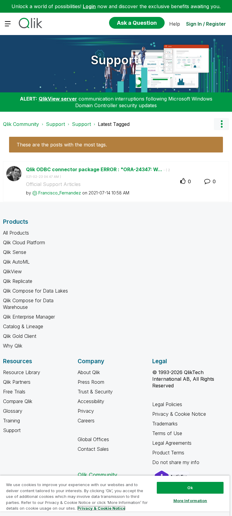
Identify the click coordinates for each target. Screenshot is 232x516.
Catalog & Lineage (23, 326)
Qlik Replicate (17, 281)
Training (11, 421)
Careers (86, 421)
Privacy (86, 411)
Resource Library (21, 372)
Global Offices (93, 439)
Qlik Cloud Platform (24, 242)
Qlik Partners (17, 382)
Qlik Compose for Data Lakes (35, 291)
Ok (190, 487)
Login (89, 6)
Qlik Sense (14, 252)
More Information (190, 500)
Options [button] (221, 124)
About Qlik (89, 372)
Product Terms (168, 453)
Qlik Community (21, 124)
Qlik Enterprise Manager (29, 317)
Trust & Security (95, 392)
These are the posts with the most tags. (62, 145)
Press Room (91, 382)
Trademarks (165, 424)
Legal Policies (167, 404)
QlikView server (58, 99)
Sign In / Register (206, 24)
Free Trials (14, 392)
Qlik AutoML (16, 262)
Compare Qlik (17, 401)
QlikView (12, 271)
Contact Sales (93, 449)
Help (174, 24)
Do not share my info (176, 462)
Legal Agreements (172, 443)
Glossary (12, 411)
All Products (16, 233)
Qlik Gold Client (19, 336)
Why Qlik (12, 346)
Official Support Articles (53, 184)
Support (114, 59)
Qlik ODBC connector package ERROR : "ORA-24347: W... (98, 172)
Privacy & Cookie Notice (179, 414)
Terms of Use (167, 433)
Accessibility (91, 401)
